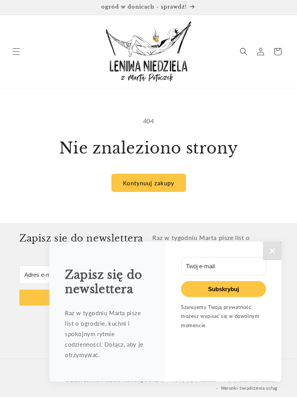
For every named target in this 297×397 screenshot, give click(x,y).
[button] (16, 51)
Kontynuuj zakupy (148, 183)
